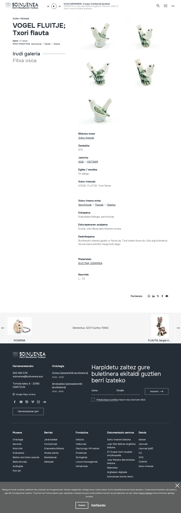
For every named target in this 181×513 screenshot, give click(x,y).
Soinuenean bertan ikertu (120, 476)
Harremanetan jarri (28, 411)
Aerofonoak (36, 44)
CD (140, 453)
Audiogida (18, 466)
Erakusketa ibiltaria (54, 448)
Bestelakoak (50, 457)
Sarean (142, 439)
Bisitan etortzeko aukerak (26, 457)
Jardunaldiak (50, 439)
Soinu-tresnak (21, 18)
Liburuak (143, 444)
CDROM (143, 461)
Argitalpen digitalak (117, 472)
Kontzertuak (50, 444)
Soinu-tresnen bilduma (119, 439)
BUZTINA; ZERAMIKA (90, 263)
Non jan (17, 470)
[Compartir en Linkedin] (153, 296)
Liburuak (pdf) (146, 448)
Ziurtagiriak (81, 457)
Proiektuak (81, 453)
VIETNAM (92, 161)
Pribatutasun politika (107, 399)
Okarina (57, 44)
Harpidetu (154, 391)
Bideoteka (112, 467)
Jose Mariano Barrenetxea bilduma (121, 461)
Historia (80, 439)
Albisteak (49, 461)
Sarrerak (17, 444)
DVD (141, 457)
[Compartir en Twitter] (157, 296)
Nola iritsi (17, 448)
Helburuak (81, 444)
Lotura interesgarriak (87, 461)
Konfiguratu (98, 505)
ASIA (81, 161)
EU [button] (173, 6)
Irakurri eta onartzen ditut (121, 399)
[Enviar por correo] (166, 296)
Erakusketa (18, 453)
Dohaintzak (82, 466)
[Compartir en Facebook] (162, 296)
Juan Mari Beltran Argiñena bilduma (121, 446)
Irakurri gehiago (145, 493)
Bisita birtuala (20, 461)
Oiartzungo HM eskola (87, 448)
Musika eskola (51, 453)
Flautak (47, 44)
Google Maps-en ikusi (25, 394)
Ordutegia (18, 439)
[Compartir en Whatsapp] (149, 296)
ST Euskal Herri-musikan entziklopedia (119, 454)
